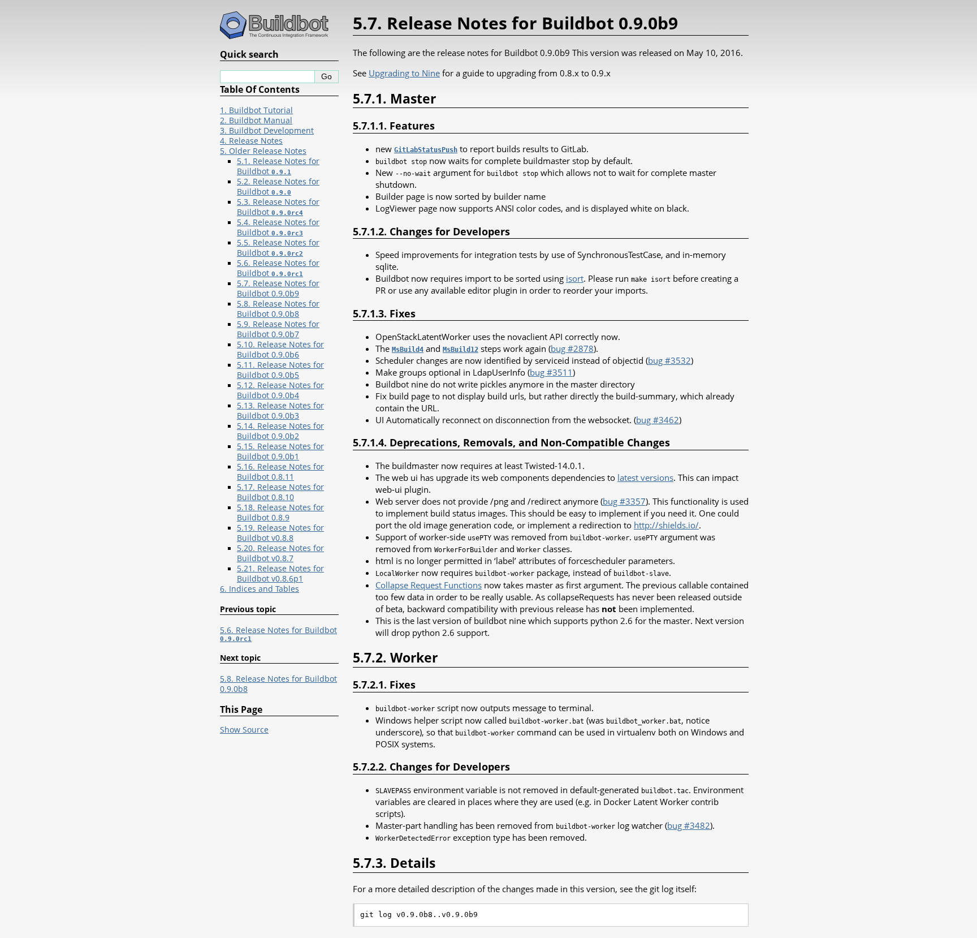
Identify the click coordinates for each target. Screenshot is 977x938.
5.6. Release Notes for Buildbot (278, 268)
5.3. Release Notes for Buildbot (278, 207)
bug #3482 (688, 825)
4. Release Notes (251, 141)
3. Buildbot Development (267, 131)
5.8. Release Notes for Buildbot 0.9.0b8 (278, 309)
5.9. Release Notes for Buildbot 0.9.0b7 (278, 329)
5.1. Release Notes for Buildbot (278, 166)
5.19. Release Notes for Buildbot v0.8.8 (280, 533)
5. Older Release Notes (263, 151)
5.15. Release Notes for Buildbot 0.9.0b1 (280, 451)
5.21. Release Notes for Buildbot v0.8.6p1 (280, 573)
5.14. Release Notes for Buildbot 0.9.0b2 (280, 431)
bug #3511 (551, 372)
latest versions (645, 477)
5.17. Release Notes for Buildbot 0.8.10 (280, 492)
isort (574, 278)
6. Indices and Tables (259, 589)
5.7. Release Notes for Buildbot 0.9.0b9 (278, 288)
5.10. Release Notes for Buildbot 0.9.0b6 (280, 349)
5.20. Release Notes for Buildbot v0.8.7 (280, 553)
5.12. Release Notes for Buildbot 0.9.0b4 (280, 390)
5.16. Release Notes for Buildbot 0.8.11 (280, 472)
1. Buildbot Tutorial (256, 110)
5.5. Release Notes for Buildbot (278, 248)
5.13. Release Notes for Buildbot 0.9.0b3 (280, 411)
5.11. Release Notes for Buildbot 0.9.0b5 (280, 370)
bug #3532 (669, 360)
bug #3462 (657, 419)
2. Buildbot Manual (256, 120)
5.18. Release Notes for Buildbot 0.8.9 (280, 512)
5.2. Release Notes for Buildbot (278, 187)
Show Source (244, 730)
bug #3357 (624, 501)
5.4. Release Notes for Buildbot (278, 227)
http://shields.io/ (666, 525)
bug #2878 (572, 348)
